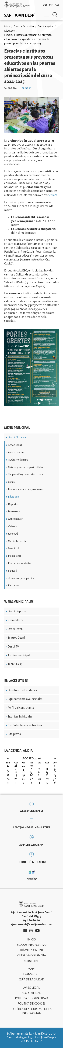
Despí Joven (15, 629)
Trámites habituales (20, 716)
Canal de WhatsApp (31, 844)
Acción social (15, 445)
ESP (50, 5)
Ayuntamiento (16, 452)
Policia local (14, 555)
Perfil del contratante (21, 707)
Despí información (24, 26)
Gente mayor (15, 518)
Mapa (31, 968)
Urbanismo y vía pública (21, 578)
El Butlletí (31, 960)
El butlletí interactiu (32, 862)
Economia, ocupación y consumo (25, 489)
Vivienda (13, 526)
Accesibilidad (31, 993)
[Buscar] (55, 15)
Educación (13, 496)
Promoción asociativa (19, 563)
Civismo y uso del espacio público (26, 467)
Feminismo (14, 511)
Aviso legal (31, 987)
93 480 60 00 (31, 920)
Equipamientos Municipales (25, 699)
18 (16, 775)
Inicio (7, 26)
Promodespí (15, 620)
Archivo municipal (19, 655)
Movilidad (13, 548)
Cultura (12, 482)
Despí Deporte (17, 611)
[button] (31, 132)
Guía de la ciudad (31, 979)
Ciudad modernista (31, 955)
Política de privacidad (31, 998)
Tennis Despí (15, 664)
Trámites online (32, 950)
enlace (53, 195)
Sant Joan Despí (20, 15)
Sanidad (12, 570)
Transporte (31, 974)
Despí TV (13, 646)
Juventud (13, 533)
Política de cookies (32, 1003)
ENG (57, 5)
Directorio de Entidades (22, 690)
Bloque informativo (32, 944)
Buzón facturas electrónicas (25, 725)
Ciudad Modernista (18, 459)
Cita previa (14, 734)
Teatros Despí (16, 637)
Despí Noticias (17, 437)
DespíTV (31, 879)
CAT (45, 5)
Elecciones (13, 585)
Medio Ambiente (17, 541)
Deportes (13, 504)
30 (54, 779)
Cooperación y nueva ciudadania (25, 474)
